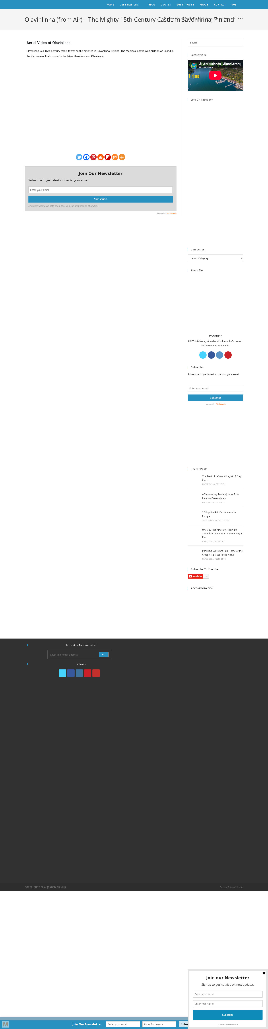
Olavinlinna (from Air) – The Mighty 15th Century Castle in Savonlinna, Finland (203, 18)
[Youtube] (96, 673)
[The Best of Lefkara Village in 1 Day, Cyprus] (194, 480)
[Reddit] (100, 157)
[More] (122, 157)
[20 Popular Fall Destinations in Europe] (194, 516)
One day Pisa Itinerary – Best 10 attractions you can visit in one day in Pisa (222, 533)
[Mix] (115, 157)
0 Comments (219, 484)
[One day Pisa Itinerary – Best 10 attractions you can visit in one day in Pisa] (194, 535)
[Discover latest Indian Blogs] (188, 862)
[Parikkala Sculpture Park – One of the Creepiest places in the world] (194, 554)
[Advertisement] (215, 165)
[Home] (160, 18)
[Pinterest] (93, 157)
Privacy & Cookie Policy (231, 887)
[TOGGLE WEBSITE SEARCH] (242, 4)
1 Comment (225, 520)
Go (104, 654)
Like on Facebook (202, 99)
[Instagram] (219, 355)
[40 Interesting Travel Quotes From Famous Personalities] (194, 498)
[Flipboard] (107, 157)
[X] (203, 355)
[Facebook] (86, 157)
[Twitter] (79, 157)
